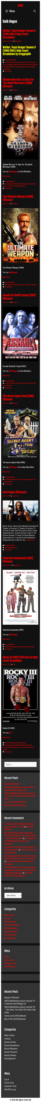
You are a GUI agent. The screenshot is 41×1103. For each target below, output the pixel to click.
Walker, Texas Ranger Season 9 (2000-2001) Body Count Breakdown (19, 34)
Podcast (7, 918)
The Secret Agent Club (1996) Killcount (18, 397)
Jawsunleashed (7, 747)
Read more (6, 176)
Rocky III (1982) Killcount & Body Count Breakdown (20, 659)
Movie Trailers (9, 914)
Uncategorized (9, 937)
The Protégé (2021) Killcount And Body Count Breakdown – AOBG (19, 825)
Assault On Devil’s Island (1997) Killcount (19, 296)
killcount (28, 184)
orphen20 (30, 479)
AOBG (20, 5)
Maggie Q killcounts (11, 783)
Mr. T (11, 732)
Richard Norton (22, 67)
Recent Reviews (10, 934)
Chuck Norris (21, 62)
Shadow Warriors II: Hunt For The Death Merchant (19, 185)
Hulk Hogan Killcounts (15, 492)
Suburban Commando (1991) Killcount (18, 559)
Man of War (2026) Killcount (15, 805)
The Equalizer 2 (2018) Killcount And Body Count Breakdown (20, 840)
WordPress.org (10, 966)
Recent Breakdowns (10, 60)
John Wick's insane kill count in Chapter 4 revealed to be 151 (19, 848)
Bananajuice (8, 745)
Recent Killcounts (10, 181)
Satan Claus (20, 284)
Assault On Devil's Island (11, 383)
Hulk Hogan (17, 64)
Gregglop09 (10, 64)
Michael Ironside (13, 67)
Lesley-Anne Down (22, 479)
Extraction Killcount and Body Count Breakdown (19, 862)
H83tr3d (16, 184)
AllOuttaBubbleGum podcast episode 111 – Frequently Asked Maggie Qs (20, 788)
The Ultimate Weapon (30, 284)
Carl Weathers (9, 184)
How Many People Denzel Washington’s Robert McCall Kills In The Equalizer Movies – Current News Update (20, 835)
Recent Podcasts (10, 931)
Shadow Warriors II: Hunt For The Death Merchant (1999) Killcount (18, 83)
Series (29, 67)
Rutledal (26, 747)
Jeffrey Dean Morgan (26, 64)
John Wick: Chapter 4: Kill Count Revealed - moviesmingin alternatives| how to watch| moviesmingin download (20, 870)
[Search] (35, 10)
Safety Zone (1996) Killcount (15, 801)
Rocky (22, 747)
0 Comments (8, 71)
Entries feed (9, 959)
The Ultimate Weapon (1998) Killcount (18, 198)
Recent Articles (10, 921)
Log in (6, 956)
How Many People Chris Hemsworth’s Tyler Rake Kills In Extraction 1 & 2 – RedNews (20, 857)
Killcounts (14, 547)
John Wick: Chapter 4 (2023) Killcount (18, 874)
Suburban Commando (28, 647)
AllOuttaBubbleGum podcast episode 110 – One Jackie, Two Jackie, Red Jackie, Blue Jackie (20, 795)
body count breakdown (11, 62)
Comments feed (10, 963)
